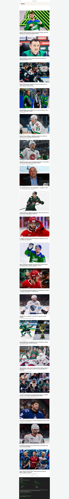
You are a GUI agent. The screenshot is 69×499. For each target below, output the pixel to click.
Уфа (25, 31)
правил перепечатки (28, 496)
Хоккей (23, 31)
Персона (26, 186)
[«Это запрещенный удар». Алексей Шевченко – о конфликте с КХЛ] (34, 176)
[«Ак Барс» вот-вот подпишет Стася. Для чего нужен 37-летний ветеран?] (34, 304)
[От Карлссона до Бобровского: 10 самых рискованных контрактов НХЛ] (34, 409)
